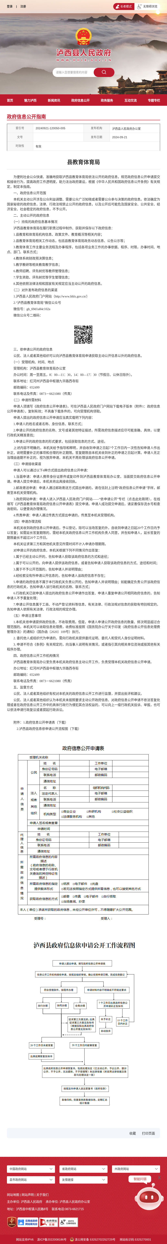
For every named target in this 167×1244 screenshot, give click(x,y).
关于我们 (42, 1194)
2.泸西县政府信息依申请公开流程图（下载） (49, 729)
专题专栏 (154, 100)
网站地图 (13, 1194)
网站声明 (28, 1194)
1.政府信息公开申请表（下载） (45, 722)
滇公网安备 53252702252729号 (95, 1239)
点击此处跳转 (138, 499)
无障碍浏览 (150, 6)
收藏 (132, 1133)
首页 (10, 100)
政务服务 (107, 100)
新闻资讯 (54, 100)
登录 (10, 6)
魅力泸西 (30, 100)
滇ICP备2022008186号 (52, 1239)
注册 (23, 6)
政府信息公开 (80, 100)
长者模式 (126, 6)
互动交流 (130, 100)
